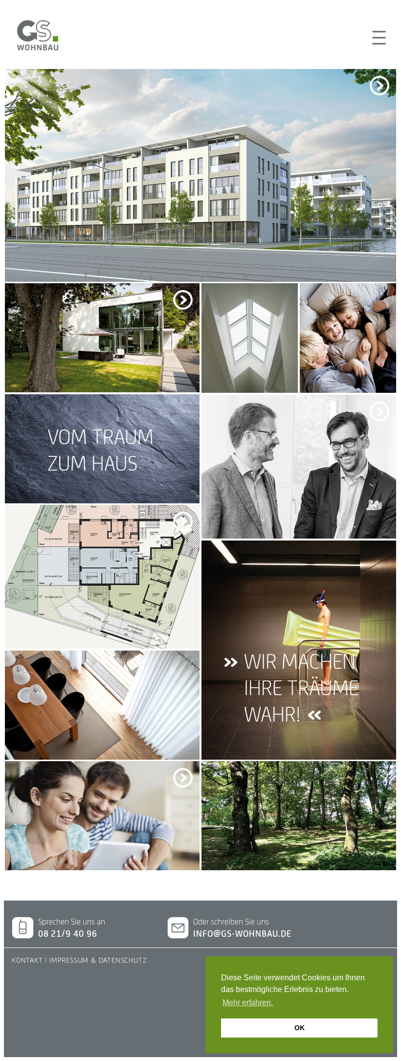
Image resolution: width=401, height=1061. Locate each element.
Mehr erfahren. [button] (248, 1002)
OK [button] (299, 1028)
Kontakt (27, 960)
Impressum (69, 960)
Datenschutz (123, 960)
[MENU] (377, 37)
